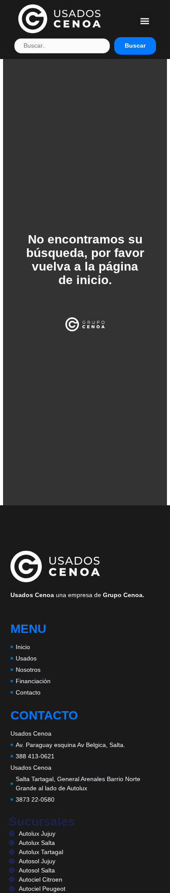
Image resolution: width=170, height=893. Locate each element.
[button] (144, 21)
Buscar (135, 45)
